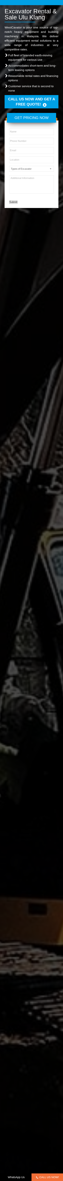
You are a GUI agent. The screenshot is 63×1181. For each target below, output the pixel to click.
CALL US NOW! (49, 1177)
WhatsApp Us (16, 1177)
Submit (13, 202)
